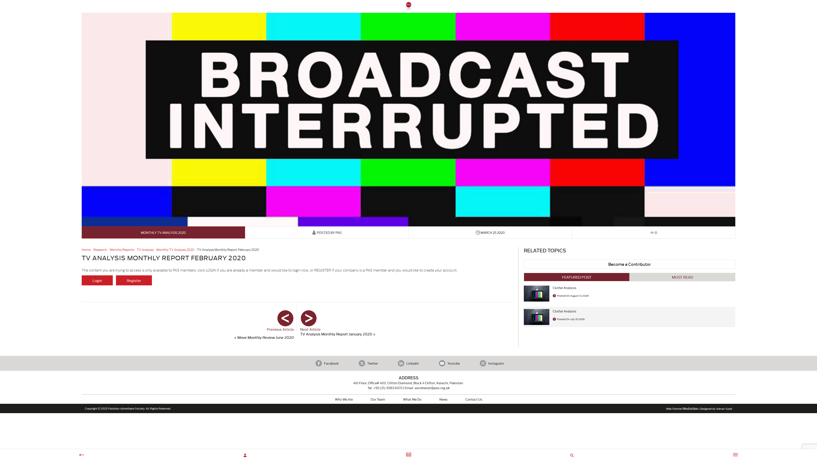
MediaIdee (690, 408)
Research (100, 249)
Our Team (378, 399)
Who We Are (344, 399)
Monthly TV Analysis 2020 (163, 232)
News (443, 399)
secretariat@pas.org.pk (432, 387)
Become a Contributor (629, 264)
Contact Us (474, 399)
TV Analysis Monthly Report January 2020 (336, 333)
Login (97, 280)
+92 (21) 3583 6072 (387, 387)
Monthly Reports (122, 249)
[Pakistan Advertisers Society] (408, 8)
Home (86, 249)
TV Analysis (145, 249)
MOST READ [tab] (682, 277)
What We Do (412, 399)
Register (134, 280)
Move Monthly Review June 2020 (265, 337)
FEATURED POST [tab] (576, 277)
